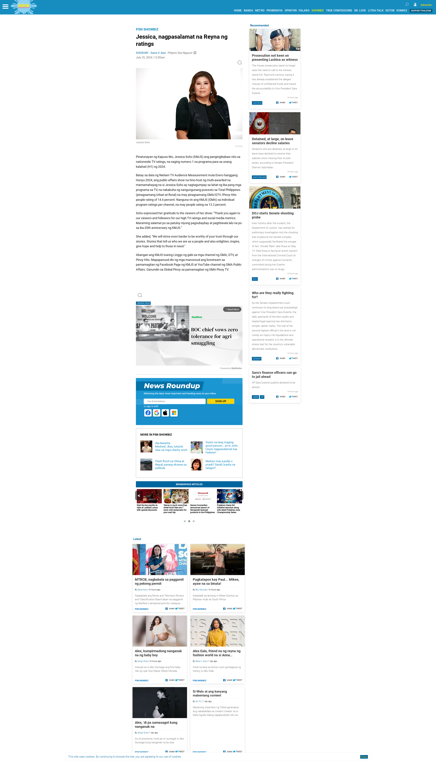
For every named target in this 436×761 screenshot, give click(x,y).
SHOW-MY (142, 52)
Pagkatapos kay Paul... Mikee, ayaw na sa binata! (216, 581)
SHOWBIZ (318, 10)
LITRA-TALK (376, 10)
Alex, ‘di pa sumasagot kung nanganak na (156, 724)
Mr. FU (198, 701)
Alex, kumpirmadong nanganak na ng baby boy (158, 653)
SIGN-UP (220, 401)
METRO (259, 10)
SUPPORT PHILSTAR (421, 11)
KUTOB (390, 10)
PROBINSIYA (275, 10)
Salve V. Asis (158, 52)
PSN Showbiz (147, 29)
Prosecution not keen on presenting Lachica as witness (275, 57)
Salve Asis (142, 590)
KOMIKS (401, 10)
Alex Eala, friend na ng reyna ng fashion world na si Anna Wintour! (216, 653)
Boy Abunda (201, 590)
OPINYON (291, 10)
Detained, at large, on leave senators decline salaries (272, 141)
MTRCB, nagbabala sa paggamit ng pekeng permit (159, 581)
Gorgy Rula (143, 661)
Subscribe (426, 5)
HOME (238, 10)
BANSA (248, 10)
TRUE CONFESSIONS (339, 10)
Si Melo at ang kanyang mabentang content (210, 693)
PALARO (304, 10)
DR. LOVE (360, 10)
